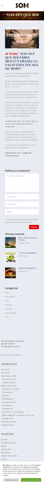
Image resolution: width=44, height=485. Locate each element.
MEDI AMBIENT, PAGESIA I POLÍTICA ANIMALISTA (18, 417)
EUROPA (5, 396)
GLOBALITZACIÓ (9, 402)
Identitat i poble (11, 389)
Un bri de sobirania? (27, 268)
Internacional (10, 297)
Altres (7, 293)
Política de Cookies (11, 355)
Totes (7, 317)
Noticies (5, 373)
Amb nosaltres (8, 376)
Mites (7, 301)
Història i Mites (9, 422)
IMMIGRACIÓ (7, 399)
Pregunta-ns (7, 425)
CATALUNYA (7, 392)
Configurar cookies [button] (11, 480)
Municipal (8, 305)
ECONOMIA (7, 405)
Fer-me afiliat (9, 379)
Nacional (8, 309)
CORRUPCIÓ (7, 409)
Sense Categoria (10, 313)
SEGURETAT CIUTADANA (13, 412)
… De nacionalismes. (27, 253)
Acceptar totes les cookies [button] (31, 480)
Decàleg (5, 369)
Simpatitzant (9, 383)
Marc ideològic (9, 386)
